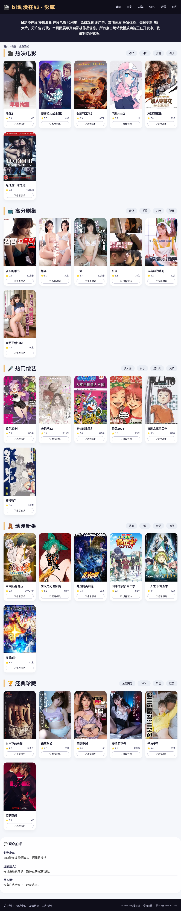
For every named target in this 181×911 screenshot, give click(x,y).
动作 (131, 53)
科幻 (144, 53)
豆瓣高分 (127, 683)
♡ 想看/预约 (19, 124)
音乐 (142, 368)
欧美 (171, 683)
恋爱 (158, 526)
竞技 (171, 368)
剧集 (141, 7)
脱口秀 (157, 368)
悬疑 (131, 210)
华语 (158, 683)
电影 (129, 7)
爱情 (144, 210)
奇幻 (144, 526)
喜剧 (171, 53)
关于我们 (8, 905)
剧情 (158, 53)
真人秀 (128, 368)
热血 (131, 526)
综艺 (152, 7)
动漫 (163, 7)
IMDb (144, 683)
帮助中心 (21, 905)
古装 (158, 210)
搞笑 (171, 526)
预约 (174, 7)
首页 (118, 7)
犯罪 (171, 210)
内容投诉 (47, 905)
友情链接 (34, 905)
